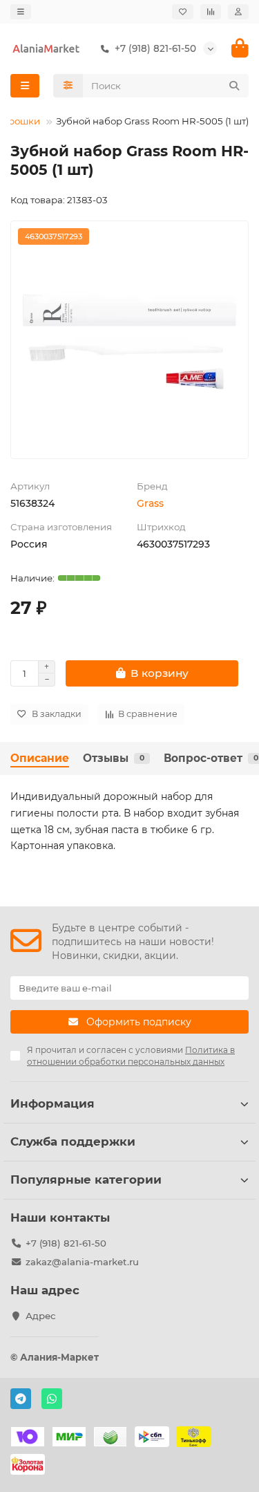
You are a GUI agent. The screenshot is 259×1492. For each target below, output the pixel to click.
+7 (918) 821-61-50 (66, 1243)
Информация (52, 1103)
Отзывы (113, 758)
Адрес (41, 1315)
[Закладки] (182, 11)
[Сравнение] (210, 11)
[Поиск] (234, 86)
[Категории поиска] (68, 85)
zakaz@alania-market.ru (82, 1261)
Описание (39, 758)
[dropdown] (20, 11)
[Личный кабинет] (238, 11)
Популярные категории (86, 1179)
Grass (150, 503)
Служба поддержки (72, 1141)
